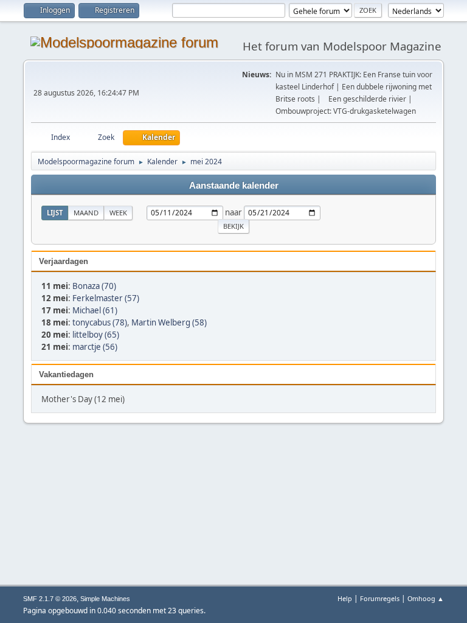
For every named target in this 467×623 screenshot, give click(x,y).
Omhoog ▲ (425, 598)
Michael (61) (94, 310)
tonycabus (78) (99, 322)
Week (118, 212)
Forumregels (380, 598)
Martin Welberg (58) (169, 322)
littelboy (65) (95, 334)
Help (344, 598)
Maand (86, 212)
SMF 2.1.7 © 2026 (50, 598)
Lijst (55, 212)
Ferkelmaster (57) (105, 298)
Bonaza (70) (94, 285)
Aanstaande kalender (233, 185)
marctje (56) (94, 346)
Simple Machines (105, 598)
